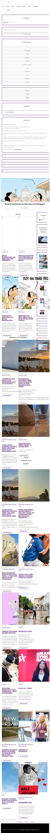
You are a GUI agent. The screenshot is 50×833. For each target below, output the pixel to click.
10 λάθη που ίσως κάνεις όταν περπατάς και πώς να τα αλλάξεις (9, 381)
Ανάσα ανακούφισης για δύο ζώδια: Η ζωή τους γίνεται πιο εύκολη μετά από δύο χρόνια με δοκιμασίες (26, 513)
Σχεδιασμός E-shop (35, 829)
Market (9, 744)
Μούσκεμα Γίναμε (25, 631)
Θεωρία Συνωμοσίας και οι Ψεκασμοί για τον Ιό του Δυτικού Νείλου (26, 258)
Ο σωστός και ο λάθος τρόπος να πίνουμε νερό (24, 444)
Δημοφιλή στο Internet (6, 375)
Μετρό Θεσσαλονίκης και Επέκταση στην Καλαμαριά (8, 258)
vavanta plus (4, 627)
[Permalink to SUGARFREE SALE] (28, 794)
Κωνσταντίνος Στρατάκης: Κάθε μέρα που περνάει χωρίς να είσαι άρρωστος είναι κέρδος (25, 382)
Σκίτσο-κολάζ (24, 746)
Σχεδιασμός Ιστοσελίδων (24, 829)
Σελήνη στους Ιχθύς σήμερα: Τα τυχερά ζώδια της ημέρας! (25, 575)
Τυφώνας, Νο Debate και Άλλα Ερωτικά (9, 632)
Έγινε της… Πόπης (25, 688)
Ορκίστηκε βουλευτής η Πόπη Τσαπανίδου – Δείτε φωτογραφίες (9, 690)
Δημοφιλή (23, 197)
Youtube (32, 822)
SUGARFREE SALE (25, 802)
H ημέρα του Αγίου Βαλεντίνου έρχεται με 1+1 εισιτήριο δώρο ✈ (9, 801)
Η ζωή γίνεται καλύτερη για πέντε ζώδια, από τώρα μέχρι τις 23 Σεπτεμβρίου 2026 (9, 448)
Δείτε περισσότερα (7, 275)
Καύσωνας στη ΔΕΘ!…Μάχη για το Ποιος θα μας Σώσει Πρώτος (26, 318)
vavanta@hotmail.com (27, 33)
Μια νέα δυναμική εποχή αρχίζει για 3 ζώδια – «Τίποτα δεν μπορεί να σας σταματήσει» (10, 576)
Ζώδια (3, 441)
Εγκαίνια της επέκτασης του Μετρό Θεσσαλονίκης (7, 318)
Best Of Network (5, 439)
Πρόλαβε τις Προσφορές (23, 750)
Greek (6, 22)
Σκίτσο (27, 197)
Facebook (20, 822)
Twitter (26, 822)
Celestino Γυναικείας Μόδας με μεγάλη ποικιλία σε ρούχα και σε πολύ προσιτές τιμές (9, 753)
